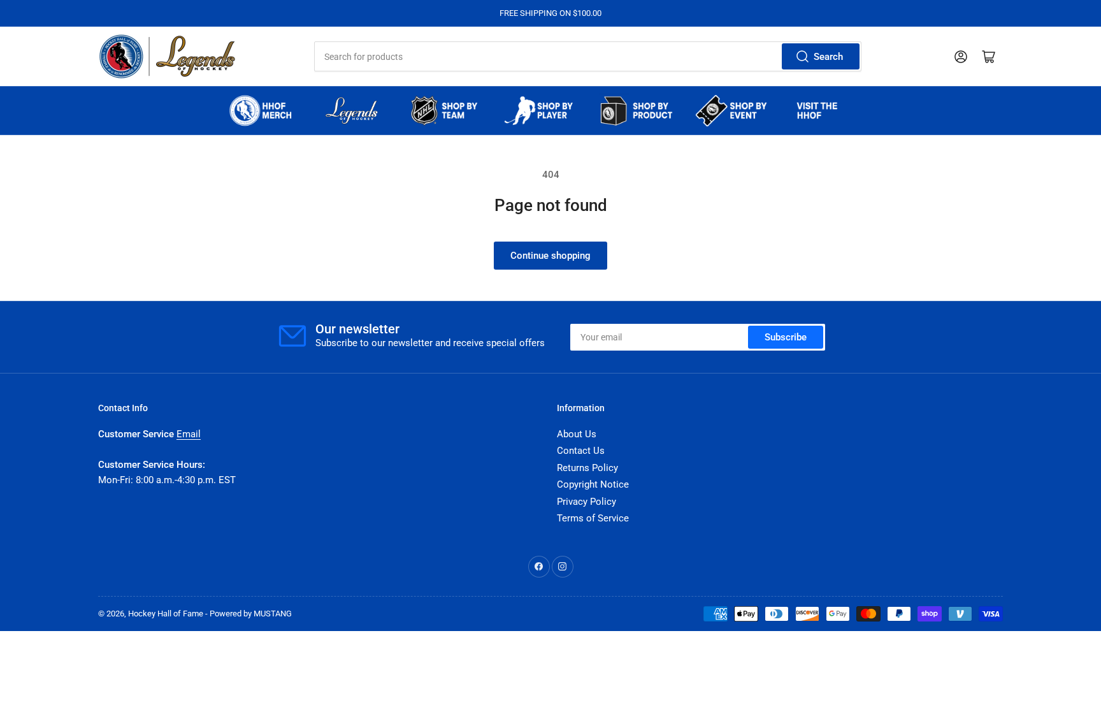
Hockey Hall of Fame (165, 613)
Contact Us (581, 450)
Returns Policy (587, 468)
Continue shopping (550, 255)
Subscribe (786, 337)
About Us (576, 434)
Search (828, 56)
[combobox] (587, 56)
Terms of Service (593, 518)
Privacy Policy (586, 501)
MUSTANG (273, 613)
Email (188, 434)
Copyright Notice (593, 484)
